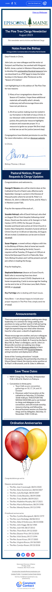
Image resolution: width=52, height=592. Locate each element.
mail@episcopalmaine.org (28, 577)
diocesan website (37, 138)
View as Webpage (39, 12)
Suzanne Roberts (35, 349)
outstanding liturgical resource (30, 71)
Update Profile (15, 574)
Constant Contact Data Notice (31, 574)
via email (8, 237)
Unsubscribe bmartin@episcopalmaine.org (26, 571)
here (28, 74)
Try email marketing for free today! (26, 588)
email (9, 304)
